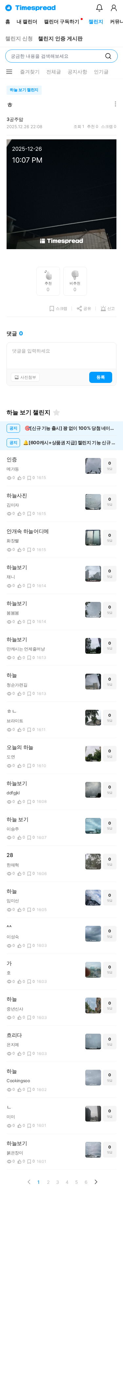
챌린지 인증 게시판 (60, 38)
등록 (100, 377)
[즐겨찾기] (56, 412)
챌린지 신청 (19, 38)
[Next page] (96, 1182)
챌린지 (96, 21)
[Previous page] (29, 1182)
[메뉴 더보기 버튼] (9, 71)
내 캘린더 (27, 21)
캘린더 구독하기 (61, 21)
